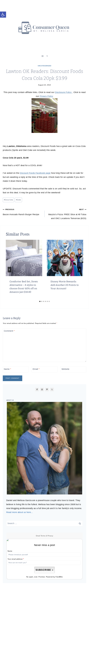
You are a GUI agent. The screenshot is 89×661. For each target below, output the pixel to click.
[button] (3, 15)
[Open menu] (42, 56)
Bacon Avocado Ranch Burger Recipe (21, 212)
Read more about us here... (19, 512)
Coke (18, 200)
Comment (9, 331)
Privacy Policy (46, 96)
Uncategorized (44, 66)
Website (65, 369)
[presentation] (24, 258)
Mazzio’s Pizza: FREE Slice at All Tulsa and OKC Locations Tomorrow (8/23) (67, 214)
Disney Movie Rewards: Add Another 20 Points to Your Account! (65, 285)
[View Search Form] (47, 56)
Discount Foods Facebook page (35, 173)
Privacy (50, 536)
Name (7, 369)
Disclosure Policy (63, 92)
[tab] (39, 301)
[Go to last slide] (9, 269)
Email (36, 369)
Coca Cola (8, 200)
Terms (43, 536)
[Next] (79, 269)
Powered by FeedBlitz (54, 577)
